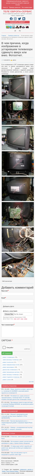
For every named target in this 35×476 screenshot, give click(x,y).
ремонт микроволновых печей (11, 364)
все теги (31, 381)
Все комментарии (27, 7)
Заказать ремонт (17, 22)
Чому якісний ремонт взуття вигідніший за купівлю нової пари (14, 453)
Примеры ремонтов (14, 7)
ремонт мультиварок (8, 367)
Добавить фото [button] (8, 306)
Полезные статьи (8, 433)
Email (3, 298)
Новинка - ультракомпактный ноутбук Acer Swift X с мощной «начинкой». (16, 428)
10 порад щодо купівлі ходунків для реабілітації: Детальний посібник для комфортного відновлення (16, 448)
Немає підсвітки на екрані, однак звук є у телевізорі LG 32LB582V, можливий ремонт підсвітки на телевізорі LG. (17, 391)
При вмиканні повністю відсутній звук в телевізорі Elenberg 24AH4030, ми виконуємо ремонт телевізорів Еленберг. (17, 404)
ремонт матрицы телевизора (11, 374)
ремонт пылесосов (8, 362)
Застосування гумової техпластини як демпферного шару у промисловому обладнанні (17, 442)
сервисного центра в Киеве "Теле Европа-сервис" (17, 470)
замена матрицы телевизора (11, 359)
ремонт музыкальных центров (11, 372)
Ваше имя (4, 291)
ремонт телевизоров (8, 357)
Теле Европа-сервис (17, 11)
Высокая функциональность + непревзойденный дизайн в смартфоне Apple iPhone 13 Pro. (16, 422)
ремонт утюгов (7, 379)
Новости (5, 7)
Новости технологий (10, 411)
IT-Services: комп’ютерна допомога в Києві (16, 437)
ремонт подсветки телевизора (11, 377)
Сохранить (7, 353)
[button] (17, 87)
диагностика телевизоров (10, 369)
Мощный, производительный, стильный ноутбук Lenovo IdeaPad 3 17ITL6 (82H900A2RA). (14, 416)
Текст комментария (7, 325)
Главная (3, 35)
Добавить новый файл (10, 311)
